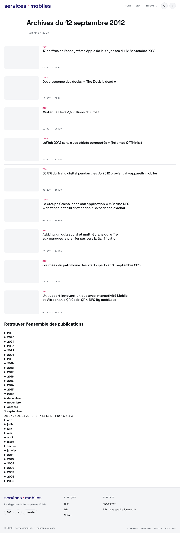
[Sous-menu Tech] (133, 5)
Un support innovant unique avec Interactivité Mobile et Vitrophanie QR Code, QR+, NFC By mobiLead (85, 297)
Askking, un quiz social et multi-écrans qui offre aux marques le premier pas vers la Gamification (80, 236)
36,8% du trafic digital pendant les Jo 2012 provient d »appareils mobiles (100, 173)
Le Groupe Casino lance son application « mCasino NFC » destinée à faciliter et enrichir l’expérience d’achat (86, 206)
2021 (10, 355)
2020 (10, 359)
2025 (10, 337)
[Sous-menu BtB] (142, 5)
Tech (128, 5)
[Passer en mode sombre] (172, 6)
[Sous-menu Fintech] (156, 5)
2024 (10, 341)
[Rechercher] (164, 5)
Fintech (149, 5)
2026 (10, 333)
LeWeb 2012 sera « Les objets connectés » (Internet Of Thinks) (92, 142)
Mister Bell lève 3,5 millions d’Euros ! (71, 112)
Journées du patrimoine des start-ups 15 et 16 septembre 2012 (92, 265)
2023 (10, 346)
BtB (138, 5)
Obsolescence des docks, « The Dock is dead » (79, 81)
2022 (10, 350)
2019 (10, 363)
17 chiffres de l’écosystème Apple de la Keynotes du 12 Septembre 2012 (99, 51)
